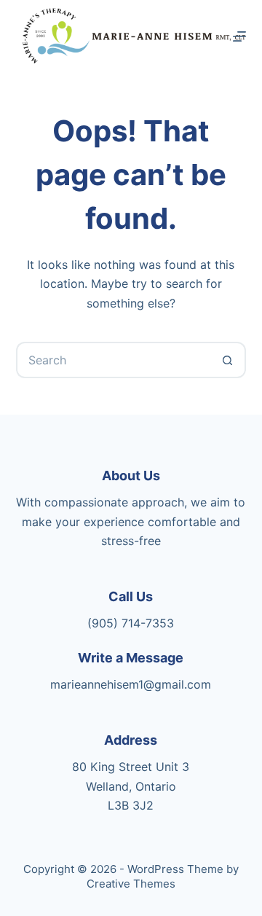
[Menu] (239, 36)
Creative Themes (131, 883)
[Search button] (228, 360)
